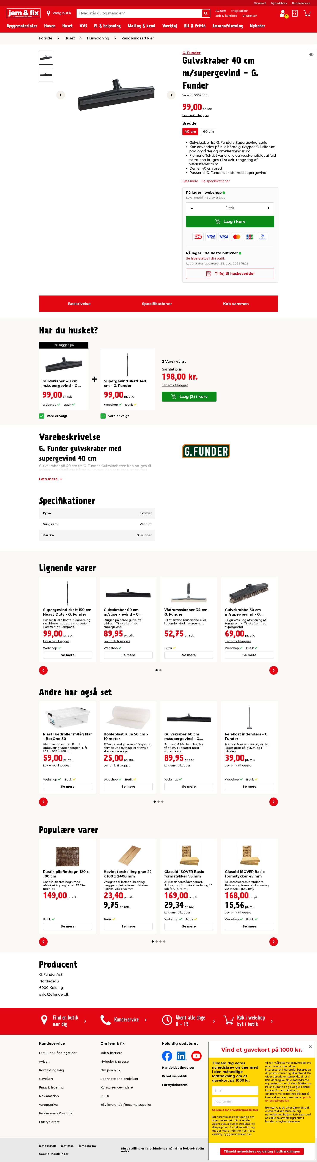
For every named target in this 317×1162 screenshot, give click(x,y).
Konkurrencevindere (116, 1087)
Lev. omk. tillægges (195, 115)
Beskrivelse (79, 304)
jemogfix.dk (47, 1146)
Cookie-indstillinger (54, 1154)
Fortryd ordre (49, 1122)
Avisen (220, 11)
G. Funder (191, 53)
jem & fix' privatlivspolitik (288, 1099)
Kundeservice (301, 3)
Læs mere (190, 181)
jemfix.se (67, 1146)
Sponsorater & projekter (119, 1079)
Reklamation (49, 1096)
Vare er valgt (57, 416)
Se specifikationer (216, 181)
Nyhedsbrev (279, 3)
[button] (156, 670)
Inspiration (239, 11)
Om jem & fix (110, 1070)
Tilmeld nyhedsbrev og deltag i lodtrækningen (262, 1151)
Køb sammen (236, 304)
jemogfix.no (87, 1146)
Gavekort (260, 3)
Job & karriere (226, 16)
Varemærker (48, 1105)
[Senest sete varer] (312, 54)
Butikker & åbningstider (58, 1053)
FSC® (104, 1096)
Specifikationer (157, 304)
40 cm (190, 132)
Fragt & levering (51, 1087)
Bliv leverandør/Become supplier (125, 1105)
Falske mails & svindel (56, 1113)
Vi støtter (249, 16)
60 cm (208, 132)
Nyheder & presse (114, 1061)
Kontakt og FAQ (51, 1070)
